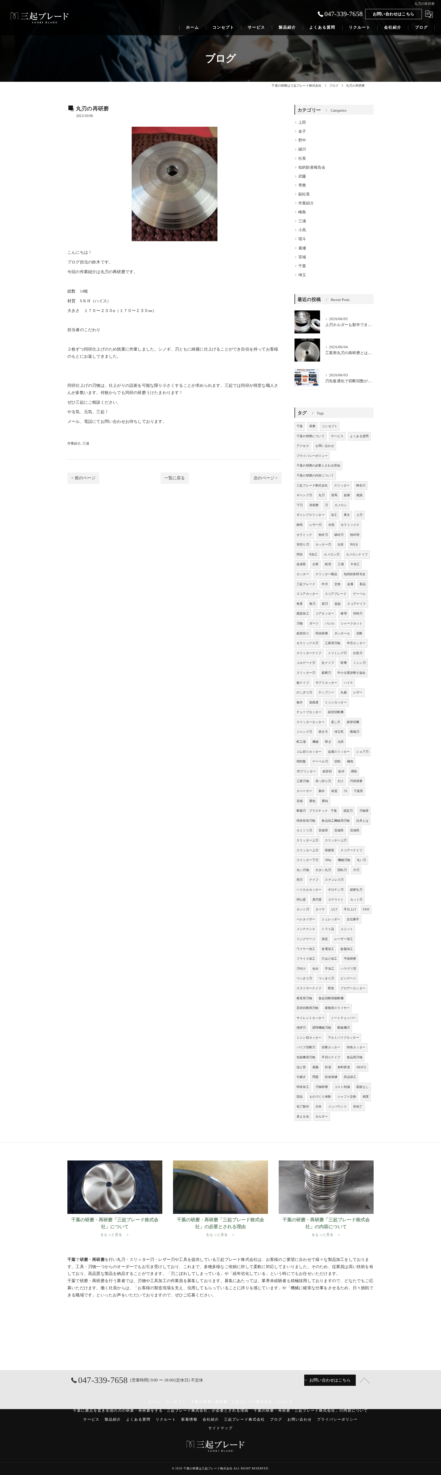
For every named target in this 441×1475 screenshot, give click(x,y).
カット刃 (356, 899)
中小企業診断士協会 (351, 673)
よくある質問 (359, 436)
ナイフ (314, 879)
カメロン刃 (331, 554)
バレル (329, 623)
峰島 (302, 212)
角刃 (312, 604)
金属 (350, 584)
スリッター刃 (306, 673)
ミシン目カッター (309, 1037)
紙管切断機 (336, 712)
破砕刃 (339, 535)
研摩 (343, 663)
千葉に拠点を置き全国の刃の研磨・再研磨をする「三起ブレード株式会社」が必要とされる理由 (161, 1410)
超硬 (347, 495)
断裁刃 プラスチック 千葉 (317, 810)
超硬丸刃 (356, 889)
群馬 (334, 495)
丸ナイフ (328, 663)
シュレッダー (331, 919)
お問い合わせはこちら (393, 14)
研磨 (121, 272)
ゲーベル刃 (320, 761)
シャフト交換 (346, 1096)
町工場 (301, 742)
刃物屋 (364, 810)
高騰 (315, 1067)
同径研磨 (321, 633)
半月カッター (356, 643)
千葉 (302, 266)
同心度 (301, 899)
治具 (341, 742)
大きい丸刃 (323, 870)
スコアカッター (307, 594)
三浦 (85, 443)
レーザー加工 (343, 939)
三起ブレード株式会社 (312, 485)
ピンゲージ (348, 978)
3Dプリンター (306, 771)
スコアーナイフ (351, 850)
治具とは (362, 820)
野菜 (331, 988)
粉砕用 (355, 535)
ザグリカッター (326, 682)
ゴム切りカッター (309, 751)
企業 (315, 564)
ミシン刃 (359, 663)
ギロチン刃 (336, 889)
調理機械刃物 (321, 1027)
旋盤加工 (346, 949)
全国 (331, 525)
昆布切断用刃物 (307, 1008)
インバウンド (337, 1106)
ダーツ (314, 623)
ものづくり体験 (320, 1096)
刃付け (301, 968)
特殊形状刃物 (306, 820)
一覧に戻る (174, 478)
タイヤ (320, 909)
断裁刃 (355, 732)
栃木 (300, 702)
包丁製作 (303, 1106)
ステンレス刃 (334, 879)
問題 (315, 1077)
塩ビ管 (301, 1067)
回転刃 (342, 870)
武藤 (302, 176)
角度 (300, 604)
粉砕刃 (323, 535)
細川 (302, 149)
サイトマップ (220, 1428)
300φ (328, 860)
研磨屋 (329, 850)
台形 (340, 544)
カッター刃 (323, 544)
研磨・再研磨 (92, 1281)
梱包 (350, 761)
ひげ (334, 909)
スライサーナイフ (309, 988)
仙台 (315, 968)
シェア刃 (362, 751)
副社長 (304, 194)
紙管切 (327, 771)
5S (345, 791)
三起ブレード (306, 584)
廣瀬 (302, 248)
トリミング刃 (337, 653)
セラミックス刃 (307, 643)
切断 (359, 633)
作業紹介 (74, 443)
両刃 (300, 879)
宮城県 (323, 830)
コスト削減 (342, 1087)
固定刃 (348, 810)
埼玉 (302, 275)
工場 (341, 564)
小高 (302, 230)
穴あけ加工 (329, 958)
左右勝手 (353, 919)
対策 (328, 1067)
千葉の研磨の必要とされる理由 (318, 465)
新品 (363, 584)
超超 (338, 604)
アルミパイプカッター (343, 1037)
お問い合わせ (324, 446)
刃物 (300, 623)
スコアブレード (336, 594)
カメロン (341, 505)
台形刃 (357, 653)
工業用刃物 (332, 643)
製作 (321, 791)
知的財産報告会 (311, 167)
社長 (302, 158)
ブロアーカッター (352, 988)
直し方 (335, 722)
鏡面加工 (303, 613)
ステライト (336, 899)
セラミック (304, 535)
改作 (341, 771)
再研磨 (314, 505)
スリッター (342, 485)
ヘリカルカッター (309, 889)
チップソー (326, 692)
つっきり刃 (304, 978)
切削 (337, 761)
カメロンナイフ (357, 554)
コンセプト (329, 426)
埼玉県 (339, 732)
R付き (354, 544)
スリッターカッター (311, 722)
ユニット (346, 929)
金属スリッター (339, 751)
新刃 (325, 604)
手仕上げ (350, 909)
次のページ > (266, 478)
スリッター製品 (326, 574)
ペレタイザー (306, 919)
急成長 (301, 564)
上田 (302, 122)
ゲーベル (359, 594)
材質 (334, 791)
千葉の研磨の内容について (315, 475)
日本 (318, 1106)
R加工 (313, 554)
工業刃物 (303, 781)
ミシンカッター (336, 702)
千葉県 (358, 791)
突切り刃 (303, 544)
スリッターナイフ (309, 653)
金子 (302, 131)
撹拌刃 (301, 1027)
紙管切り (303, 633)
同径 (300, 554)
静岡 (300, 525)
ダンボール (342, 633)
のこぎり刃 (304, 692)
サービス (337, 436)
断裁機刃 (343, 1027)
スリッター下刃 (307, 860)
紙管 (328, 564)
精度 (366, 1096)
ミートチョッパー (343, 1018)
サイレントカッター (311, 1018)
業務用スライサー (337, 1008)
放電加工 (328, 949)
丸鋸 (343, 692)
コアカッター (324, 613)
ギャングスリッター (311, 515)
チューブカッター (309, 712)
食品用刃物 (354, 1057)
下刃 (300, 505)
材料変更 (344, 1067)
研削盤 (301, 761)
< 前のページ (83, 478)
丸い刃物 (303, 870)
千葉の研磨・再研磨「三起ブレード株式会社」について (242, 1402)
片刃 (356, 870)
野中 (302, 140)
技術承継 (331, 1077)
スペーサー (304, 791)
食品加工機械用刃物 (336, 820)
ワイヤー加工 (306, 949)
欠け (340, 781)
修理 (343, 613)
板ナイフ (303, 682)
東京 (347, 515)
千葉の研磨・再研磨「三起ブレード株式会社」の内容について (311, 1410)
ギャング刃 (304, 495)
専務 (302, 185)
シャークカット (351, 623)
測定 (325, 939)
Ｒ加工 (355, 564)
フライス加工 (306, 958)
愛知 (312, 801)
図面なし (362, 1087)
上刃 (359, 515)
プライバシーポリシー (312, 456)
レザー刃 (315, 525)
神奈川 (360, 485)
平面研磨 (350, 958)
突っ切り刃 (323, 781)
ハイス (101, 301)
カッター (303, 574)
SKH (366, 909)
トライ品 (328, 929)
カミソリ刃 (304, 830)
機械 (315, 742)
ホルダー (321, 1116)
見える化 (303, 1116)
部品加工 (350, 1077)
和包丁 (358, 1106)
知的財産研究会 (354, 574)
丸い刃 (361, 860)
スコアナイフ (356, 604)
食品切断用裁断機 (331, 998)
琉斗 (302, 239)
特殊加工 (303, 1087)
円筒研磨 (356, 781)
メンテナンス (306, 929)
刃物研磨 (321, 1087)
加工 (334, 515)
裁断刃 (326, 673)
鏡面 (360, 495)
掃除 (354, 771)
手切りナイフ (331, 1057)
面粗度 (314, 702)
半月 (325, 584)
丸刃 (321, 495)
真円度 (317, 899)
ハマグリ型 (348, 968)
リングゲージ (306, 939)
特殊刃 (358, 613)
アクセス (303, 446)
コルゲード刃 (306, 663)
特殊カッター (356, 1047)
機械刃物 (344, 860)
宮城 (302, 257)
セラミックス (350, 525)
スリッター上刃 (307, 840)
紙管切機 (353, 722)
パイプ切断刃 (306, 1047)
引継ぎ (301, 1077)
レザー (358, 692)
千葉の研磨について (311, 436)
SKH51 (361, 1067)
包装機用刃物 (306, 1057)
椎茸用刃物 (304, 998)
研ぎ (328, 742)
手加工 (329, 968)
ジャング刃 (304, 732)
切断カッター (331, 1047)
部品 (300, 1096)
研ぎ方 (323, 732)
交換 (337, 584)
